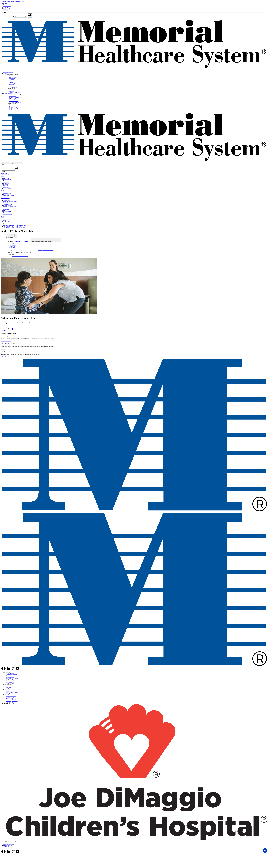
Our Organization (10, 677)
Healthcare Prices (7, 6)
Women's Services (7, 188)
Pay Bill (5, 3)
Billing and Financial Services (10, 201)
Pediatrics (5, 184)
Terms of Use (6, 846)
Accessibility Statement (8, 844)
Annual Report (9, 679)
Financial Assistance (7, 205)
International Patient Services (9, 206)
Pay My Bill (6, 209)
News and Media (10, 673)
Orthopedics (6, 183)
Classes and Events (7, 204)
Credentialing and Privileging (12, 701)
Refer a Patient (9, 698)
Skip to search (21, 1)
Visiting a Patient (7, 200)
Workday (8, 693)
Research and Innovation (11, 699)
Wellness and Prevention (11, 674)
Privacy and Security (7, 845)
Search (3, 171)
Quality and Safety (10, 683)
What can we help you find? (8, 16)
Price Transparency (7, 214)
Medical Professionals (11, 696)
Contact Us (5, 847)
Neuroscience (6, 182)
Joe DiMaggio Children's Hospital (45, 250)
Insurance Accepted (7, 212)
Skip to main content (5, 1)
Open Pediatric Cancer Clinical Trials (20, 256)
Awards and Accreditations (12, 678)
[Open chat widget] (265, 850)
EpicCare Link (9, 702)
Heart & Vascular (7, 179)
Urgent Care (6, 194)
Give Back (6, 7)
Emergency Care (7, 193)
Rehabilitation (6, 187)
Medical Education (10, 697)
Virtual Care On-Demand (9, 195)
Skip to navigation (14, 1)
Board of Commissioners (11, 680)
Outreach (8, 688)
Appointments (6, 70)
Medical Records (7, 202)
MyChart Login (7, 8)
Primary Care (6, 185)
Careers (5, 4)
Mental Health (6, 180)
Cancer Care (6, 178)
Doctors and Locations (8, 72)
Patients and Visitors (7, 93)
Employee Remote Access (12, 692)
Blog (4, 210)
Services (5, 73)
